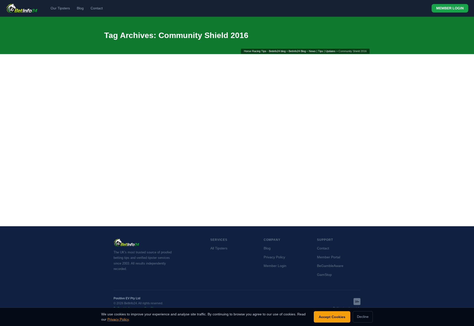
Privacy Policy (274, 257)
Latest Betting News (122, 141)
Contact (97, 8)
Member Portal (328, 257)
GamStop (324, 275)
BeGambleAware (330, 266)
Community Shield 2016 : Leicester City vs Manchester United (143, 123)
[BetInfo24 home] (22, 8)
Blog (80, 8)
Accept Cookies (332, 317)
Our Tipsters (60, 8)
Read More (121, 194)
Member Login (275, 266)
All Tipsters (218, 248)
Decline (363, 317)
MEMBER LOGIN (450, 8)
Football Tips (169, 135)
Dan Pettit (145, 135)
